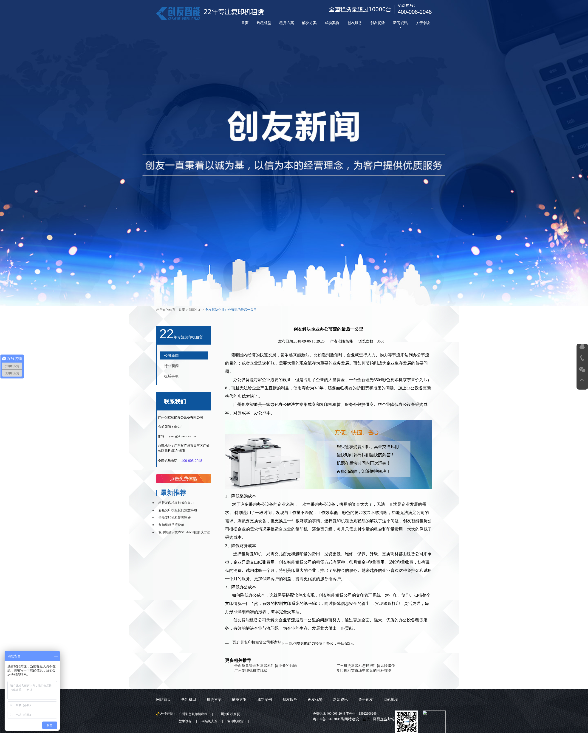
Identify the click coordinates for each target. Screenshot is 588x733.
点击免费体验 (184, 478)
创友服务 (355, 23)
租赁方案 (286, 23)
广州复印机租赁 (229, 714)
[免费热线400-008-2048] (582, 358)
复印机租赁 (235, 721)
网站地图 (391, 700)
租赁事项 (171, 376)
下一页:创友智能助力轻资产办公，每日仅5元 (317, 643)
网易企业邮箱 (384, 719)
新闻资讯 (400, 23)
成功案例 (332, 23)
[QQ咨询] (582, 347)
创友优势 (377, 23)
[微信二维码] (582, 370)
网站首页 (163, 700)
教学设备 (185, 721)
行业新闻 (171, 366)
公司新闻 (171, 355)
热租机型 (264, 23)
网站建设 (351, 719)
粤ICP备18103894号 (328, 719)
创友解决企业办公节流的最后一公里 (231, 310)
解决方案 (309, 23)
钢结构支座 (209, 721)
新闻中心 (195, 310)
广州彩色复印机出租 (193, 714)
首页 (245, 23)
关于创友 (423, 23)
